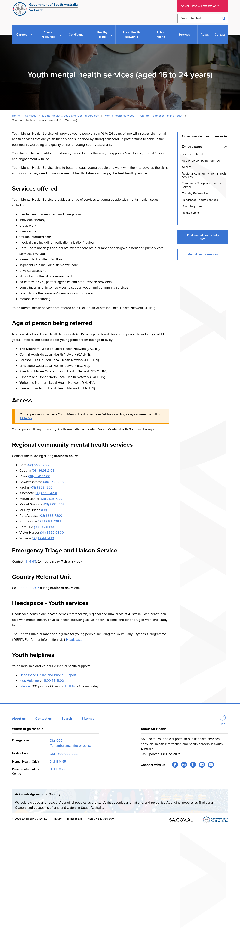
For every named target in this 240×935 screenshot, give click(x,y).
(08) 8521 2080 (54, 482)
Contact (220, 34)
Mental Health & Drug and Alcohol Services (70, 116)
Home (16, 116)
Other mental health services (204, 136)
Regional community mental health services (205, 175)
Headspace (74, 640)
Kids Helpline (29, 681)
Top (222, 724)
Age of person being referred (201, 160)
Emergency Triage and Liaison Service (201, 185)
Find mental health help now (203, 236)
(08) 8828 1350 (41, 487)
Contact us (43, 718)
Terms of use (74, 818)
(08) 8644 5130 (43, 538)
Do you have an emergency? (199, 6)
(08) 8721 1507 (53, 504)
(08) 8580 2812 (38, 465)
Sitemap (88, 718)
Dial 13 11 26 (57, 769)
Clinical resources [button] (48, 34)
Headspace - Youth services (200, 200)
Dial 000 (56, 740)
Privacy (57, 818)
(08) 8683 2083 (49, 521)
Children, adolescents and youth (161, 116)
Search (67, 718)
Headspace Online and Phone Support (48, 675)
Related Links (191, 213)
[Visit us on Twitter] (193, 765)
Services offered (192, 154)
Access (186, 167)
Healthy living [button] (102, 34)
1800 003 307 (28, 588)
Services (30, 116)
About (205, 34)
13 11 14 (70, 686)
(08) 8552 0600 (52, 532)
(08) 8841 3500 (39, 476)
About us (19, 718)
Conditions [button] (76, 34)
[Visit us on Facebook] (175, 765)
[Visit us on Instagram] (184, 765)
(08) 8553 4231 (46, 493)
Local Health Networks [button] (131, 34)
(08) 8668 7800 (50, 516)
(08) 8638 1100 (44, 527)
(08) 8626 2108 (43, 470)
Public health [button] (161, 34)
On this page (192, 146)
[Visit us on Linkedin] (202, 765)
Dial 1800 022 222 (64, 754)
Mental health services (119, 116)
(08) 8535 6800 (52, 510)
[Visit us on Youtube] (211, 765)
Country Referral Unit (196, 193)
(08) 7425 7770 (51, 499)
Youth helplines (192, 206)
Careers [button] (21, 34)
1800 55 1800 (54, 681)
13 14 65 (26, 418)
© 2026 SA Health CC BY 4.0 (29, 818)
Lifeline (25, 686)
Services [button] (184, 34)
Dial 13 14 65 (58, 761)
